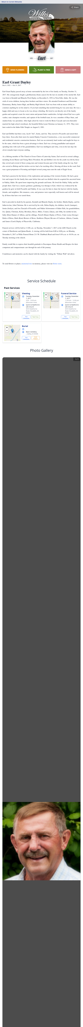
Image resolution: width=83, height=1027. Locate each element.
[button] (12, 298)
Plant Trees (35, 317)
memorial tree (27, 263)
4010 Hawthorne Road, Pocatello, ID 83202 (32, 311)
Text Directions (26, 317)
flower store (57, 263)
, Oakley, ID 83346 (32, 334)
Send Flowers (35, 338)
